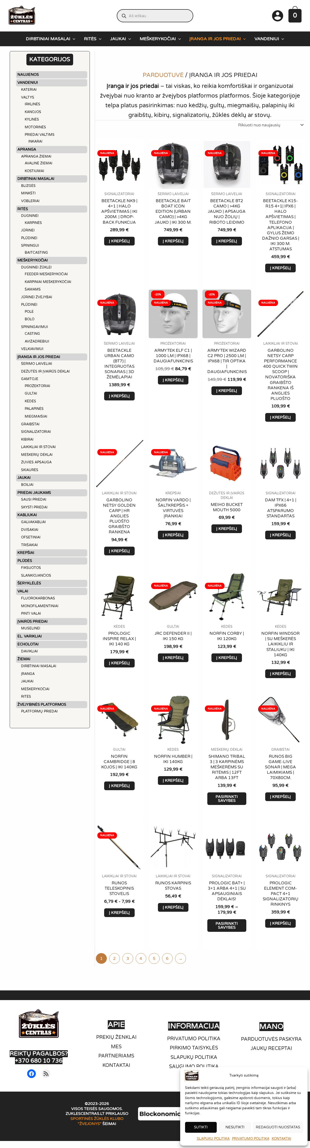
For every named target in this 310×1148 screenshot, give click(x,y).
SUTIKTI (201, 1127)
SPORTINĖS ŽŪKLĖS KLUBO (97, 1118)
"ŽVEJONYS (89, 1123)
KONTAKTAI (281, 1139)
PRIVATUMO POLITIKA (250, 1139)
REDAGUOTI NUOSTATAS (278, 1127)
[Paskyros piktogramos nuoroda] (277, 16)
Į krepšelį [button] (119, 241)
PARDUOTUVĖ (163, 75)
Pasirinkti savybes (227, 798)
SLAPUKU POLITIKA (213, 1139)
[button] (72, 38)
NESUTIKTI (234, 1127)
